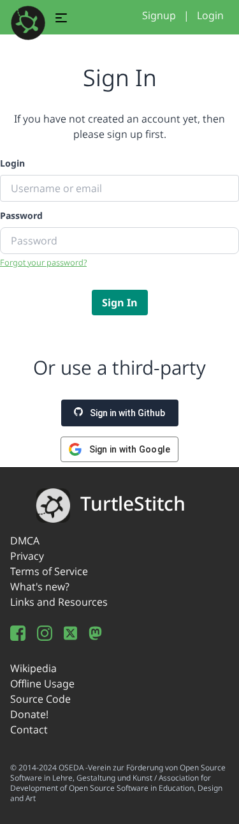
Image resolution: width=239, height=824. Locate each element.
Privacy (27, 556)
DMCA (25, 541)
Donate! (29, 714)
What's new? (39, 587)
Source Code (40, 699)
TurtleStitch (132, 503)
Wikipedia (33, 668)
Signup (159, 15)
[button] (61, 20)
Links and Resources (59, 602)
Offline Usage (42, 684)
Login (210, 15)
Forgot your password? (43, 262)
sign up (125, 134)
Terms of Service (49, 571)
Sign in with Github (126, 413)
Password (21, 215)
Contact (29, 730)
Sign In (120, 303)
